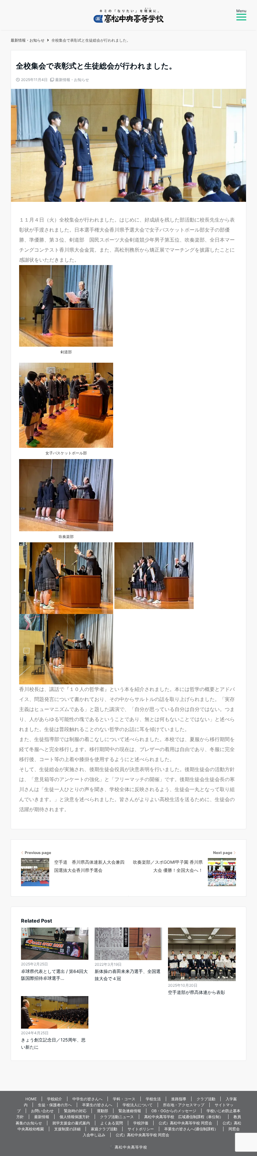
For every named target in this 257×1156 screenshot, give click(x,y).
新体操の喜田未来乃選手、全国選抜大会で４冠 (127, 975)
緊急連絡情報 (129, 1110)
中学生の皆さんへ (87, 1099)
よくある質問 (111, 1123)
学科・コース (124, 1099)
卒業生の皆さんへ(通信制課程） (191, 1129)
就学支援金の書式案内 (71, 1123)
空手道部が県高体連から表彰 (196, 992)
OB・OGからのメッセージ (173, 1110)
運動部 (102, 1110)
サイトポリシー (141, 1129)
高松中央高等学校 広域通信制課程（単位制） (183, 1116)
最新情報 (41, 1116)
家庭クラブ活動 (104, 1129)
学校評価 (140, 1123)
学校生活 (153, 1099)
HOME (31, 1099)
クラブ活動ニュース (117, 1116)
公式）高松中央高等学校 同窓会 (185, 1123)
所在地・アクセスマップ (183, 1104)
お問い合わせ (42, 1110)
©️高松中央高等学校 (128, 1147)
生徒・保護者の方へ (55, 1104)
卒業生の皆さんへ (97, 1104)
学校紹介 (54, 1099)
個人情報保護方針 (75, 1116)
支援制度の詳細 (67, 1129)
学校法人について (138, 1104)
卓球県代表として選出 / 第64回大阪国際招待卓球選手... (54, 975)
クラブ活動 (206, 1099)
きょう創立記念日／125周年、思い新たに (53, 1043)
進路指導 (178, 1099)
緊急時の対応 (75, 1110)
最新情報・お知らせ (72, 79)
